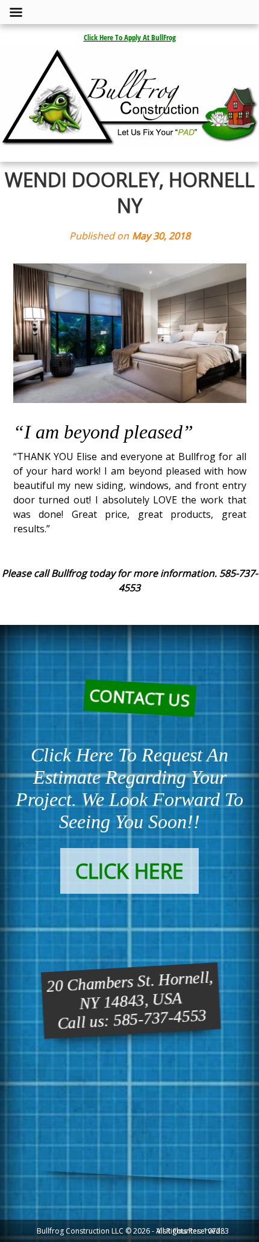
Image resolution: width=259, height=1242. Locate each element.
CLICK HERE (129, 871)
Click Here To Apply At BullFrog (130, 37)
